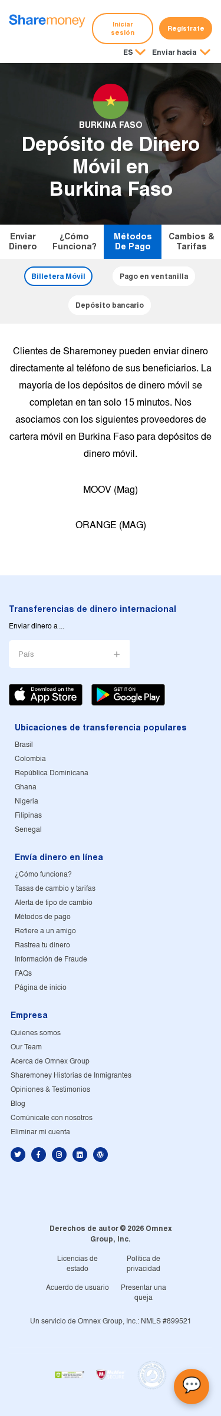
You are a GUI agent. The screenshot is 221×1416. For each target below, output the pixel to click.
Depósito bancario (109, 305)
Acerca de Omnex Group (50, 1061)
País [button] (26, 655)
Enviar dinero (23, 241)
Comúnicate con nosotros (52, 1118)
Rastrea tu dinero (42, 945)
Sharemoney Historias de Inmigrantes (71, 1076)
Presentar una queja (143, 1293)
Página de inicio (41, 988)
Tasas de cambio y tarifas (55, 889)
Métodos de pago (133, 241)
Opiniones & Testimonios (50, 1090)
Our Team (26, 1047)
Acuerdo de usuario (77, 1288)
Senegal (28, 830)
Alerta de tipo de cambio (54, 903)
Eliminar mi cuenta (40, 1132)
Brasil (24, 745)
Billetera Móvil (58, 276)
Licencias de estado (77, 1264)
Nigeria (26, 801)
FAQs (23, 974)
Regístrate (185, 28)
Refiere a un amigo (45, 931)
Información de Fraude (51, 959)
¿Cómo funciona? (74, 241)
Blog (18, 1104)
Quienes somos (36, 1033)
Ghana (26, 787)
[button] (181, 53)
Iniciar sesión (122, 28)
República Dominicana (51, 773)
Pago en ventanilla (154, 276)
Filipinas (28, 816)
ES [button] (128, 52)
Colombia (30, 759)
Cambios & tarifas (192, 241)
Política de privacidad (143, 1264)
